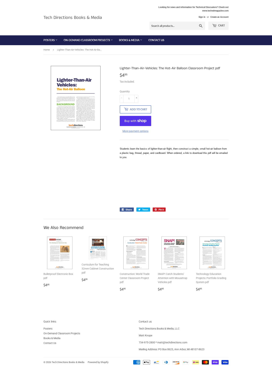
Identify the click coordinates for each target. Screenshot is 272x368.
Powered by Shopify (98, 362)
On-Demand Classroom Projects (87, 40)
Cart (221, 25)
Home (46, 49)
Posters (49, 40)
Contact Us (156, 40)
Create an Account (219, 17)
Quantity (125, 91)
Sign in (202, 17)
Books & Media (129, 40)
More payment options (135, 131)
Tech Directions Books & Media (72, 18)
